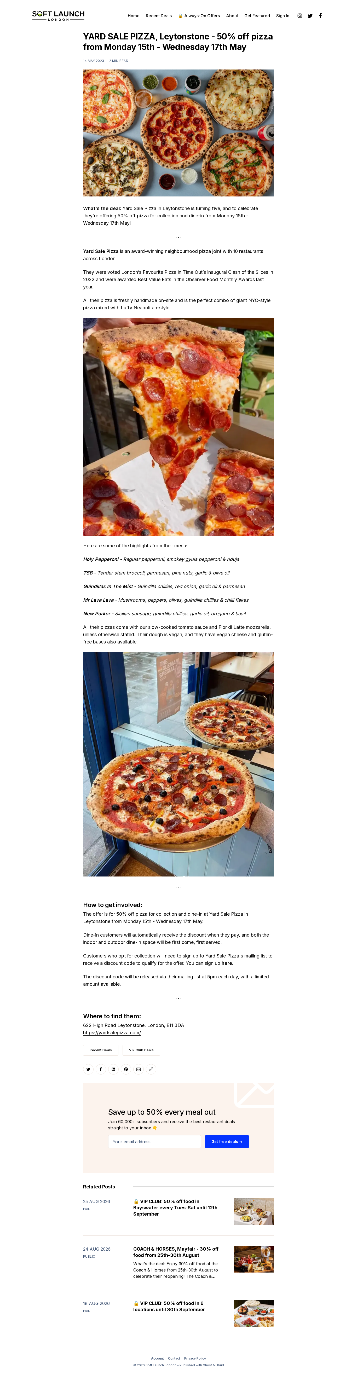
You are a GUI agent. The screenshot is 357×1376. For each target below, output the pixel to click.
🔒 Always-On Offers (199, 15)
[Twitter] (310, 15)
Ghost (207, 1365)
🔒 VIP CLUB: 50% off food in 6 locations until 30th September (169, 1306)
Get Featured (257, 15)
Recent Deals (159, 15)
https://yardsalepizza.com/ (112, 1032)
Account (157, 1358)
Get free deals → (227, 1141)
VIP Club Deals (141, 1050)
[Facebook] (320, 15)
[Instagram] (300, 15)
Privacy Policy (195, 1358)
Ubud (220, 1365)
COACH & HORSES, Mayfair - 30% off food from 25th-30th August (175, 1252)
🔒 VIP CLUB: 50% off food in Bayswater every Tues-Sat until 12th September (175, 1208)
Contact (174, 1358)
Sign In (282, 15)
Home (134, 15)
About (232, 15)
